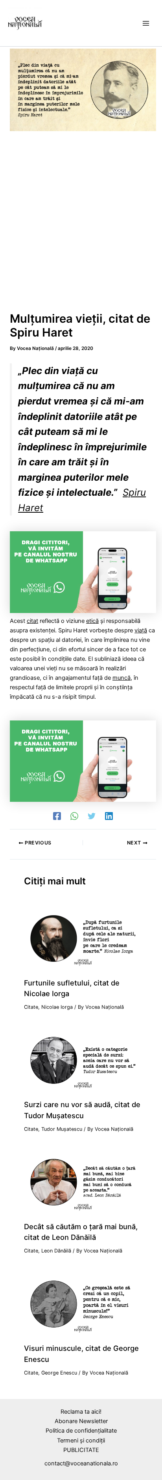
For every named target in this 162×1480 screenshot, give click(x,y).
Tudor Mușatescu (61, 1129)
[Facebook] (57, 816)
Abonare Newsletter (81, 1421)
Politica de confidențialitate (81, 1430)
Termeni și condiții (81, 1440)
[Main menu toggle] (146, 23)
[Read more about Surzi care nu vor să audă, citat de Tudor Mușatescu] (83, 1060)
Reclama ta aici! (81, 1411)
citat (32, 620)
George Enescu (59, 1373)
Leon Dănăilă (56, 1251)
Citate (31, 1007)
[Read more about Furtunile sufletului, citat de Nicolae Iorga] (83, 938)
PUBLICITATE (81, 1450)
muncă (121, 677)
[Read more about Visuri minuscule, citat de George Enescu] (83, 1303)
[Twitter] (92, 816)
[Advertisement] (81, 224)
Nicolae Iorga (57, 1007)
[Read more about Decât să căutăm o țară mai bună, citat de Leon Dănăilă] (83, 1181)
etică (92, 620)
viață (140, 630)
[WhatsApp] (74, 816)
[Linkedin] (109, 816)
